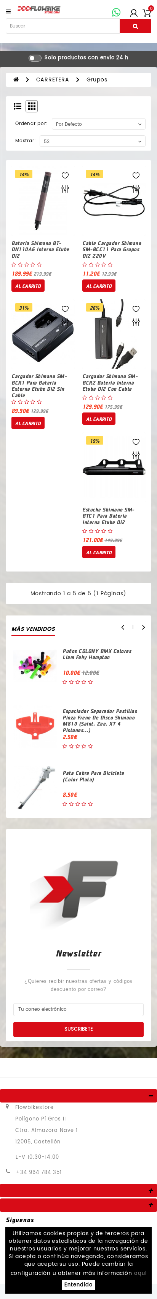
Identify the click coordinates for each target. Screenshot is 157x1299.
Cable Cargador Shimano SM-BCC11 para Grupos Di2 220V (111, 249)
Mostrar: (25, 141)
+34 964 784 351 (39, 1173)
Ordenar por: (31, 123)
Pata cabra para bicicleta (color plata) (93, 776)
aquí (140, 1274)
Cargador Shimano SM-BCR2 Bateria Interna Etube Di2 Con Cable (110, 382)
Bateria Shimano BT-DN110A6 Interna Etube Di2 (40, 249)
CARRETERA (52, 79)
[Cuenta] (134, 12)
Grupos (97, 79)
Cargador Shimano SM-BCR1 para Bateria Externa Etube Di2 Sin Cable (39, 385)
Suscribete (78, 1029)
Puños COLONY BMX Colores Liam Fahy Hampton (96, 654)
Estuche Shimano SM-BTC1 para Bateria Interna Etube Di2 (108, 515)
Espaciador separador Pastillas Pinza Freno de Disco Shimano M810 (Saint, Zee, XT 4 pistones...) (99, 720)
